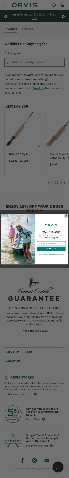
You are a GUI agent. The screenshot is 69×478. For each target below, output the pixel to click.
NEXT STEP (51, 248)
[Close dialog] (65, 215)
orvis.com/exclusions (54, 254)
